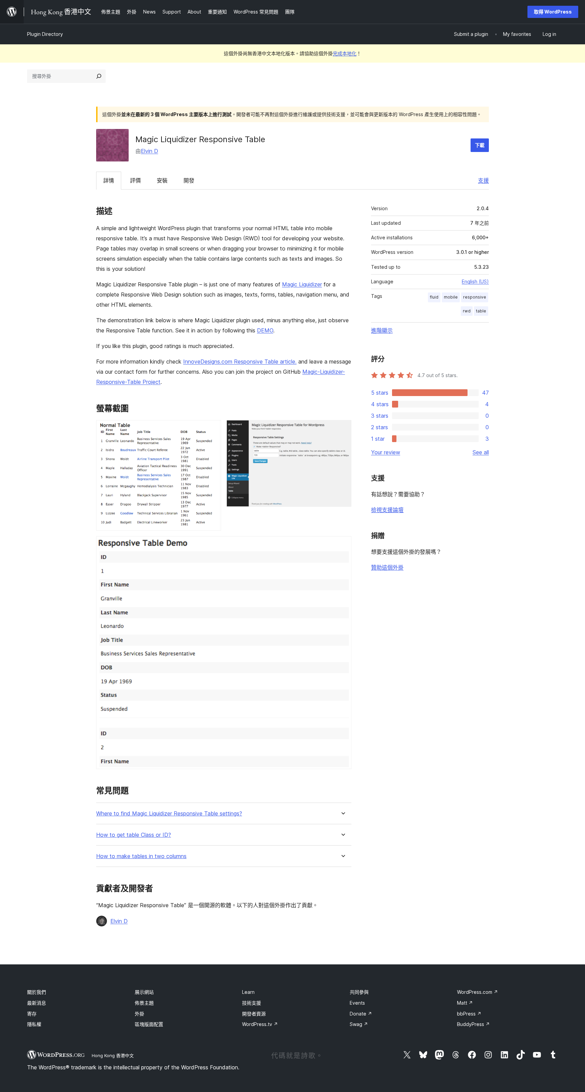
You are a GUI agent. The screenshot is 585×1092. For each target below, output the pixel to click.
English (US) (475, 281)
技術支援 (251, 1003)
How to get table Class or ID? (133, 835)
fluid (434, 297)
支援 (483, 180)
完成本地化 (344, 53)
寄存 (32, 1014)
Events (357, 1003)
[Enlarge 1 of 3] (212, 429)
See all (481, 452)
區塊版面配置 (149, 1024)
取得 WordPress (553, 12)
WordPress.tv (260, 1024)
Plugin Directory (45, 34)
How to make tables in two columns (141, 856)
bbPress (469, 1014)
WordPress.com (477, 992)
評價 (135, 180)
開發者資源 (254, 1014)
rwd (467, 310)
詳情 (108, 180)
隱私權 (34, 1024)
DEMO (265, 330)
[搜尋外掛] (99, 76)
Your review (385, 452)
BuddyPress (473, 1024)
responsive (474, 297)
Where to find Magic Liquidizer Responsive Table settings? (169, 813)
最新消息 (36, 1003)
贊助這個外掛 (387, 567)
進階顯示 (382, 330)
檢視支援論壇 (387, 509)
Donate (361, 1014)
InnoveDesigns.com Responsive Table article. (240, 361)
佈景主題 (144, 1003)
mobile (451, 297)
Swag (359, 1024)
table (481, 310)
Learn (248, 992)
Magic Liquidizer (302, 284)
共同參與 (359, 992)
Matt (465, 1003)
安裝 (162, 180)
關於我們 (36, 992)
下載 (479, 145)
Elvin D (149, 151)
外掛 (139, 1014)
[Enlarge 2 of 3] (342, 429)
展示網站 (144, 992)
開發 (188, 180)
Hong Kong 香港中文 (113, 1055)
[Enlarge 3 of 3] (342, 545)
